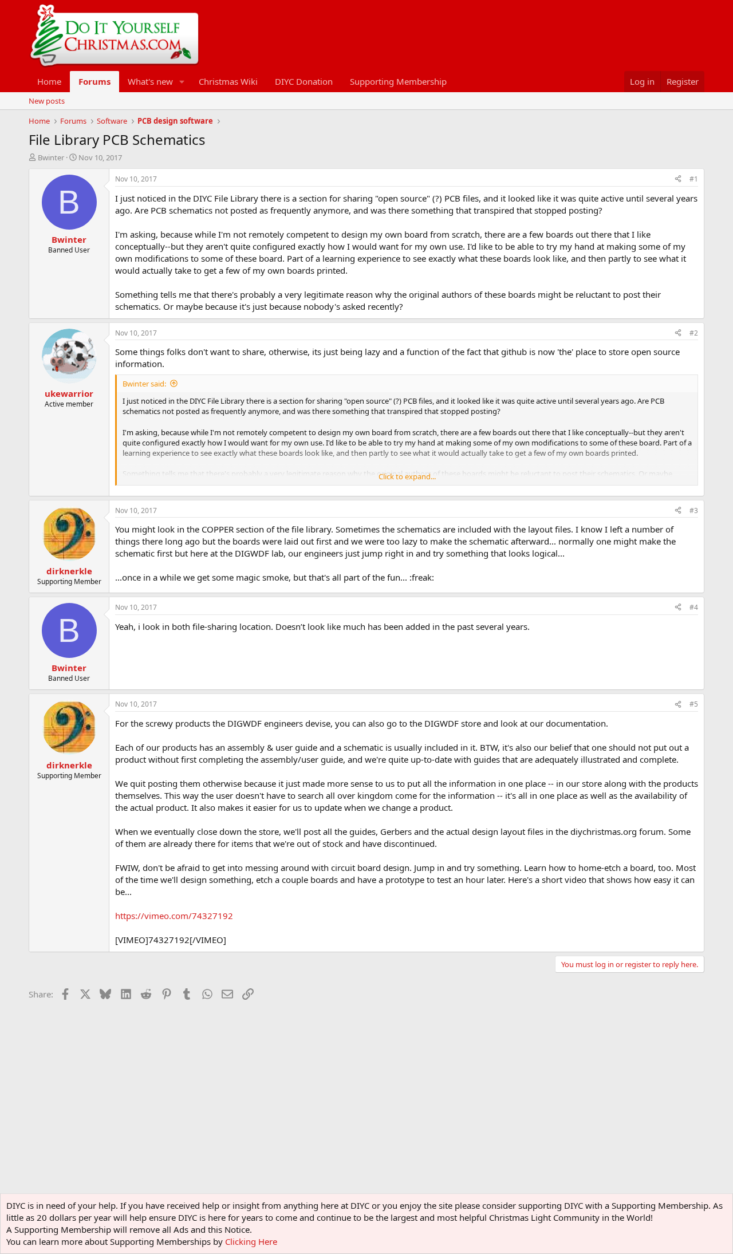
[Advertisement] (237, 1030)
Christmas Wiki (228, 81)
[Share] (678, 179)
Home (49, 81)
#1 (693, 179)
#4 (693, 607)
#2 (693, 333)
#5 (693, 704)
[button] (182, 81)
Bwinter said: (144, 383)
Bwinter (51, 157)
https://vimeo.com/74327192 (174, 915)
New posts (47, 101)
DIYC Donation (304, 81)
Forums (94, 81)
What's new (150, 81)
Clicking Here (251, 1241)
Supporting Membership (398, 81)
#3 (693, 510)
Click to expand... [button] (407, 476)
